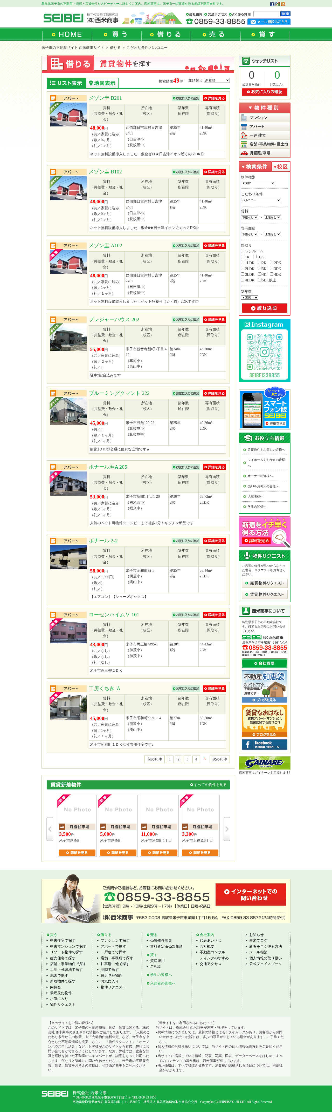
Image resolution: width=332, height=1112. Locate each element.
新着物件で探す (62, 981)
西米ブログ (258, 940)
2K (264, 263)
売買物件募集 (161, 940)
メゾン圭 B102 (105, 171)
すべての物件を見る (210, 785)
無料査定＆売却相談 (166, 946)
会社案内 (207, 935)
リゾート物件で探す (66, 952)
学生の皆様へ (257, 506)
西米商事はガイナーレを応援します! (264, 772)
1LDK (249, 263)
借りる (106, 935)
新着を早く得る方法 (265, 946)
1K (247, 257)
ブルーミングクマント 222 (119, 393)
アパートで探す (113, 946)
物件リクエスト (62, 1005)
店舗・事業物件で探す (68, 964)
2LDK (249, 269)
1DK (260, 257)
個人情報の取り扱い (265, 958)
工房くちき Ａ (105, 688)
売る (153, 935)
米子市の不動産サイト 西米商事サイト (73, 48)
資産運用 (157, 961)
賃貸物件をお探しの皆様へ (266, 449)
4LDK (249, 280)
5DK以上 (269, 280)
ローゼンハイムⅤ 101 (114, 614)
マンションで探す (115, 940)
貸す (153, 955)
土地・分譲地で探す (66, 970)
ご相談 (155, 966)
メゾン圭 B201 (105, 98)
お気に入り (277, 84)
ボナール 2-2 (103, 540)
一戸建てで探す (113, 952)
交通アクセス (211, 964)
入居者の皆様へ (163, 983)
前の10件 (154, 759)
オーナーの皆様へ (260, 476)
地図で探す (59, 976)
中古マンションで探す (68, 946)
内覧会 (55, 987)
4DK (277, 275)
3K (264, 269)
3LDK (249, 275)
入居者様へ (255, 496)
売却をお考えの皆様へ (263, 486)
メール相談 (258, 952)
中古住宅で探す (62, 940)
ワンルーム (254, 251)
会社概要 (207, 946)
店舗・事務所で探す (117, 958)
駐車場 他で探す (115, 964)
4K (264, 275)
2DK (277, 263)
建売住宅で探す (62, 958)
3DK (277, 269)
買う (53, 935)
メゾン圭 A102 (105, 245)
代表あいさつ (211, 940)
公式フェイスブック (265, 964)
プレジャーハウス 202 (114, 319)
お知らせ (256, 935)
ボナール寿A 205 (108, 467)
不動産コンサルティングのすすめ (214, 955)
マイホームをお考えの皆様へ (266, 462)
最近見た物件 (251, 84)
